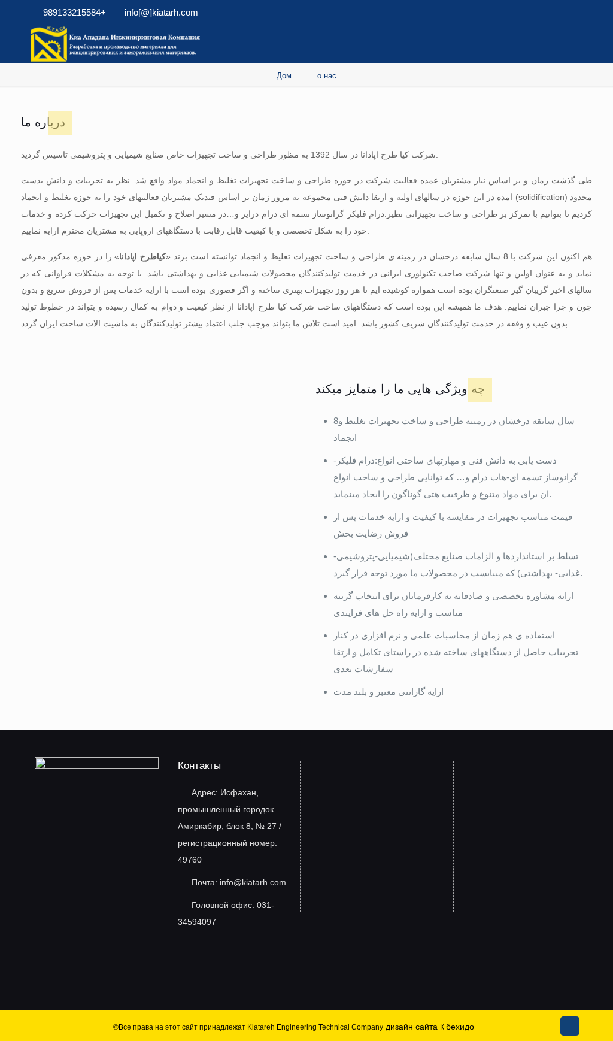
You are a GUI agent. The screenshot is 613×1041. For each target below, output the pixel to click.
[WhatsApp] (527, 12)
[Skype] (511, 12)
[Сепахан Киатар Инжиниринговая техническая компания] (116, 43)
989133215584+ (74, 12)
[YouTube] (544, 12)
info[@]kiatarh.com (161, 12)
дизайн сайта (411, 1026)
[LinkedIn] (560, 12)
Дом (284, 75)
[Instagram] (576, 12)
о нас (326, 75)
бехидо (460, 1026)
